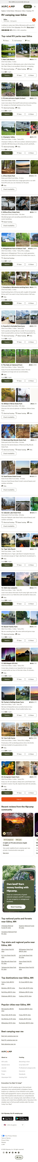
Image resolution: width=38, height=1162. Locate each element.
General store (5, 1065)
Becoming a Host (24, 1061)
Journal (3, 1068)
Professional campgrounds (27, 1068)
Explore (3, 11)
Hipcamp (17, 27)
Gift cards (4, 1061)
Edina (23, 11)
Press (3, 1074)
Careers (3, 1071)
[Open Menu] (34, 6)
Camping (28, 11)
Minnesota (18, 11)
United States (10, 11)
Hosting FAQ (23, 1077)
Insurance (22, 1071)
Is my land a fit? (24, 1065)
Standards (22, 1074)
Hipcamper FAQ (6, 1077)
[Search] (34, 20)
